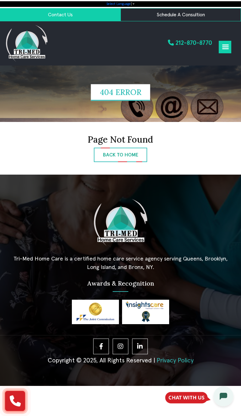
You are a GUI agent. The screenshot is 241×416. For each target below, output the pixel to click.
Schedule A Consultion (181, 14)
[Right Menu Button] (225, 47)
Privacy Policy (175, 360)
